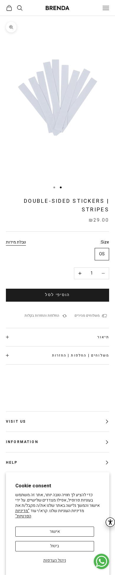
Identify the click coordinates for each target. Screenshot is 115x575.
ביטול (54, 546)
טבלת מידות (16, 242)
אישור (55, 531)
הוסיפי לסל (57, 295)
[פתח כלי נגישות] (110, 522)
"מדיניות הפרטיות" (23, 513)
